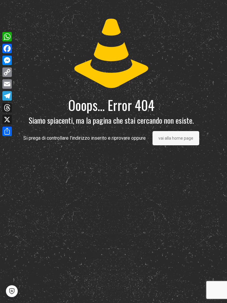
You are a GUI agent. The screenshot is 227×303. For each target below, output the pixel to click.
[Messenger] (7, 60)
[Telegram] (7, 96)
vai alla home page (175, 138)
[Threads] (7, 108)
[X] (7, 119)
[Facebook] (7, 48)
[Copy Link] (7, 72)
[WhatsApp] (7, 37)
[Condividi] (7, 131)
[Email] (7, 84)
